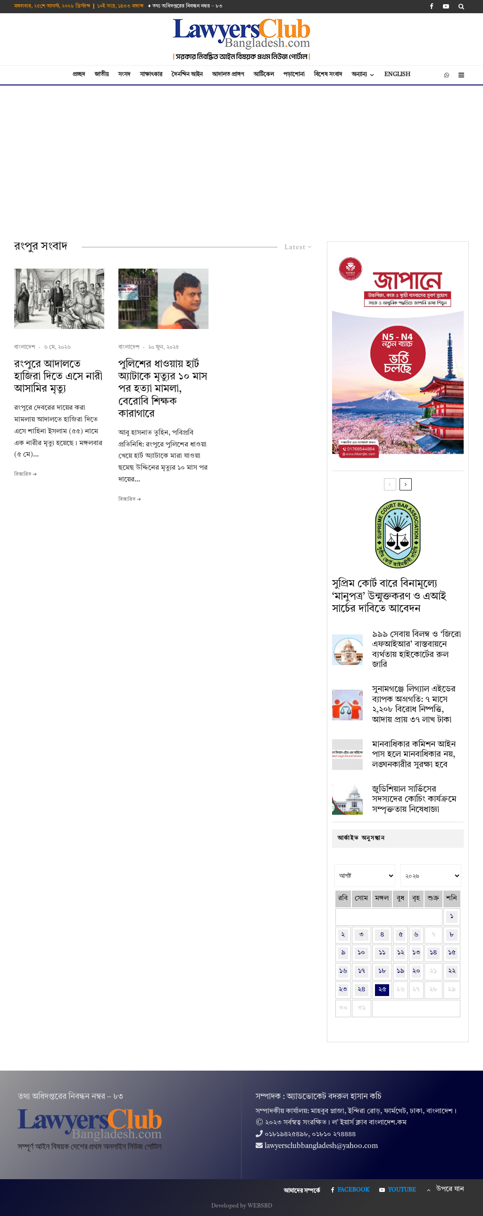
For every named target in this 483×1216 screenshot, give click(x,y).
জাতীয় (102, 74)
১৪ (433, 952)
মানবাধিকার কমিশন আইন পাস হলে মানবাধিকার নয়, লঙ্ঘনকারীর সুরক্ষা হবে (414, 754)
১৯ (400, 971)
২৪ (361, 989)
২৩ (343, 989)
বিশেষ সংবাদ (328, 74)
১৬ (343, 971)
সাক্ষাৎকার (151, 74)
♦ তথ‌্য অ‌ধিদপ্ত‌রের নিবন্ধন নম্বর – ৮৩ (185, 6)
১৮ (382, 971)
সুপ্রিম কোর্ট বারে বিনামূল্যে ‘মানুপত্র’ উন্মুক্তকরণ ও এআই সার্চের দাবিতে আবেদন (389, 596)
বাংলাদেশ (24, 347)
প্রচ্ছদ (79, 74)
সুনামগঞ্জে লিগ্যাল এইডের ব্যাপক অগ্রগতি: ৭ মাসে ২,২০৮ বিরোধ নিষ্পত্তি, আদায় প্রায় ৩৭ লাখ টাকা (414, 704)
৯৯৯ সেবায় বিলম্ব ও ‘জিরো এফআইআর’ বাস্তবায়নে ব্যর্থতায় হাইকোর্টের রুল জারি (416, 649)
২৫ (382, 989)
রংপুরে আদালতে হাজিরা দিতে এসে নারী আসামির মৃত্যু (58, 377)
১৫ (452, 952)
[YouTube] (446, 6)
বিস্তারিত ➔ (25, 474)
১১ (382, 952)
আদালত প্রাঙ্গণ (228, 74)
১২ (400, 952)
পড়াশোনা (294, 74)
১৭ (361, 971)
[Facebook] (431, 6)
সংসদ (124, 74)
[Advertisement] (241, 156)
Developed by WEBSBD (241, 1206)
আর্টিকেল (264, 74)
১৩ (416, 952)
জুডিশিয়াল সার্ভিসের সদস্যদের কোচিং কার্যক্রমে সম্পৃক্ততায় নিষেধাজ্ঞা (414, 799)
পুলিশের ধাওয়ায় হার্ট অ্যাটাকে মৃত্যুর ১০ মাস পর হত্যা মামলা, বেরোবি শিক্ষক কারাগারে (162, 389)
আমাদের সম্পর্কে (302, 1191)
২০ (416, 971)
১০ (361, 952)
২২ (452, 971)
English (397, 74)
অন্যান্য (359, 74)
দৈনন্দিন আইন (187, 74)
